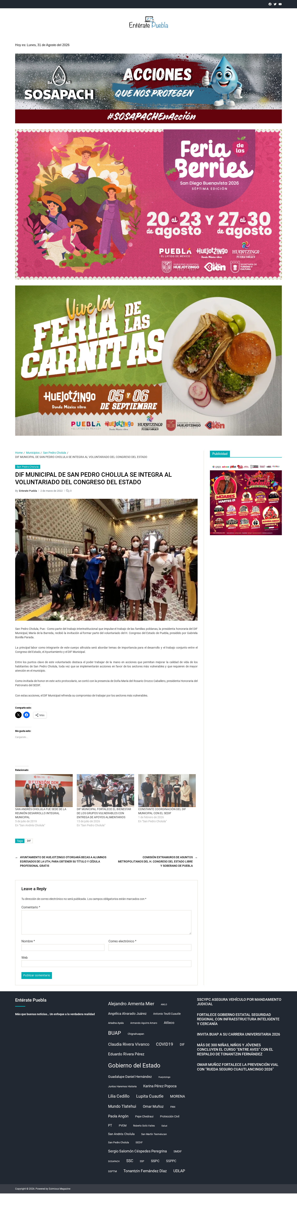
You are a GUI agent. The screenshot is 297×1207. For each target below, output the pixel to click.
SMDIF (178, 1151)
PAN (172, 1106)
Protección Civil (169, 1116)
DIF (29, 840)
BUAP (114, 1033)
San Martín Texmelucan (154, 1134)
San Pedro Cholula (28, 466)
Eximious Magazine (59, 1188)
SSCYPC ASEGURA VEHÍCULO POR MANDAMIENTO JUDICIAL (239, 1001)
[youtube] (280, 4)
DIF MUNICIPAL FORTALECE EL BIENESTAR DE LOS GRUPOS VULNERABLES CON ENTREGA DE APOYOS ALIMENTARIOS (104, 813)
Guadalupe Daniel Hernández (130, 1077)
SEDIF (139, 1142)
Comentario (30, 907)
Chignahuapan (136, 1033)
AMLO (164, 1004)
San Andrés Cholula (121, 1134)
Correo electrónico (122, 941)
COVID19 (164, 1044)
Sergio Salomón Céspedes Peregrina (137, 1151)
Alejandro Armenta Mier (131, 1003)
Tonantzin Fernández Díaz (145, 1171)
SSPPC (171, 1161)
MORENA (177, 1096)
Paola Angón (118, 1116)
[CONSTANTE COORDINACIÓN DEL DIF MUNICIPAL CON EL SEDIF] (167, 790)
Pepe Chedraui (144, 1116)
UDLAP (179, 1171)
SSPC (155, 1161)
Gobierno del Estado (134, 1065)
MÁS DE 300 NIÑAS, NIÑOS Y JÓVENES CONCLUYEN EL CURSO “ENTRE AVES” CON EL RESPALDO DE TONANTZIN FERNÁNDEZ (235, 1049)
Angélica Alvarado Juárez (127, 1014)
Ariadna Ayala (116, 1022)
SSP (142, 1161)
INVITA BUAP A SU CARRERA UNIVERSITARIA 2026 (238, 1034)
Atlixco (169, 1023)
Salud (164, 1126)
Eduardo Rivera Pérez (126, 1054)
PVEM (122, 1125)
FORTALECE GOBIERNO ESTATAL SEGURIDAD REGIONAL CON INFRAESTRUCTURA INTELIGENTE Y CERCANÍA (238, 1019)
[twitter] (275, 4)
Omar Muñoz (153, 1106)
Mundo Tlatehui (122, 1106)
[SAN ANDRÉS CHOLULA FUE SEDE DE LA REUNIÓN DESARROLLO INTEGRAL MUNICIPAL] (44, 790)
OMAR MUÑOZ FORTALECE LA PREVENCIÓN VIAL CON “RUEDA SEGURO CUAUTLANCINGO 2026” (237, 1066)
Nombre (28, 941)
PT (110, 1125)
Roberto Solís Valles (144, 1125)
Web (24, 957)
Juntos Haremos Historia (122, 1086)
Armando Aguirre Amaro (143, 1023)
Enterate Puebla (28, 490)
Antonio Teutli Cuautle (167, 1013)
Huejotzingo (164, 1077)
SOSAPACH (114, 1161)
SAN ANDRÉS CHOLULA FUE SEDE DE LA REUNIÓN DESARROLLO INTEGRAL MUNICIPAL (40, 813)
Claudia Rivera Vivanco (128, 1044)
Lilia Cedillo (119, 1096)
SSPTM (112, 1171)
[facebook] (270, 4)
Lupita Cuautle (149, 1096)
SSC (129, 1160)
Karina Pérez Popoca (160, 1086)
